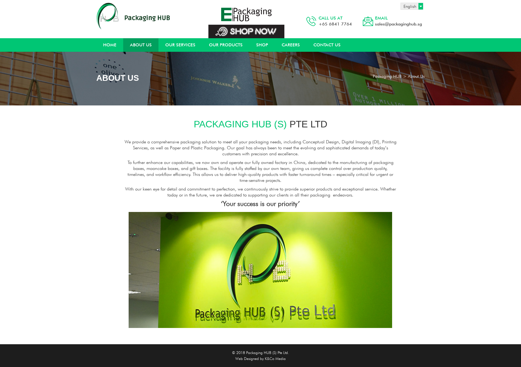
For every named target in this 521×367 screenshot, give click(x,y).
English (410, 6)
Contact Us (327, 44)
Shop (262, 44)
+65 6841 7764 (335, 21)
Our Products (226, 44)
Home (109, 44)
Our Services (180, 44)
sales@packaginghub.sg (398, 21)
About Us (141, 44)
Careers (291, 44)
